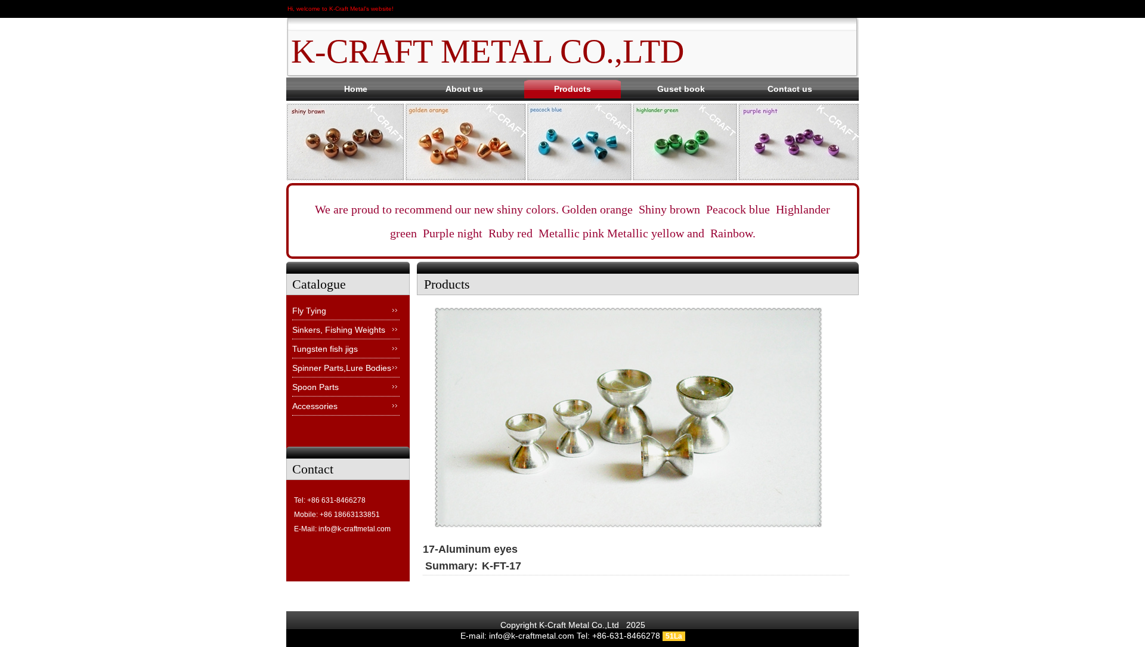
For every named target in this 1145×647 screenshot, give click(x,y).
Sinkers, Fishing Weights (338, 330)
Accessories (315, 406)
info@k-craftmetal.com (354, 529)
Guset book (681, 89)
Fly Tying (309, 310)
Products (572, 89)
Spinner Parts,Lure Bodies (341, 368)
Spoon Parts (315, 387)
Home (355, 89)
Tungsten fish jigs (325, 349)
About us (464, 89)
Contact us (790, 89)
